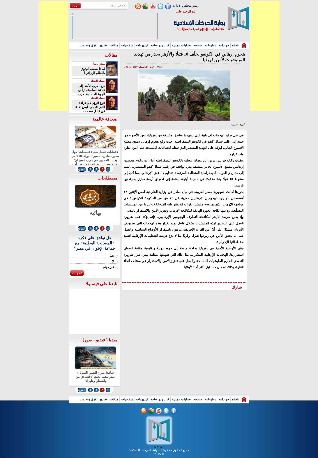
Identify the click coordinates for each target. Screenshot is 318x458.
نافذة (235, 45)
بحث (75, 6)
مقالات (111, 55)
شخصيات (127, 45)
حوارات (224, 45)
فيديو (100, 339)
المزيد (82, 169)
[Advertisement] (53, 56)
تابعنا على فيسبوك (100, 283)
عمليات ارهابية (181, 45)
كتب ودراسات (160, 45)
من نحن (159, 446)
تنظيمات (210, 45)
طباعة (159, 66)
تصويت (77, 273)
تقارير (103, 45)
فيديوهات (142, 45)
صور (88, 339)
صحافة (198, 45)
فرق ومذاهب (88, 45)
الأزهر (216, 217)
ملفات (114, 45)
